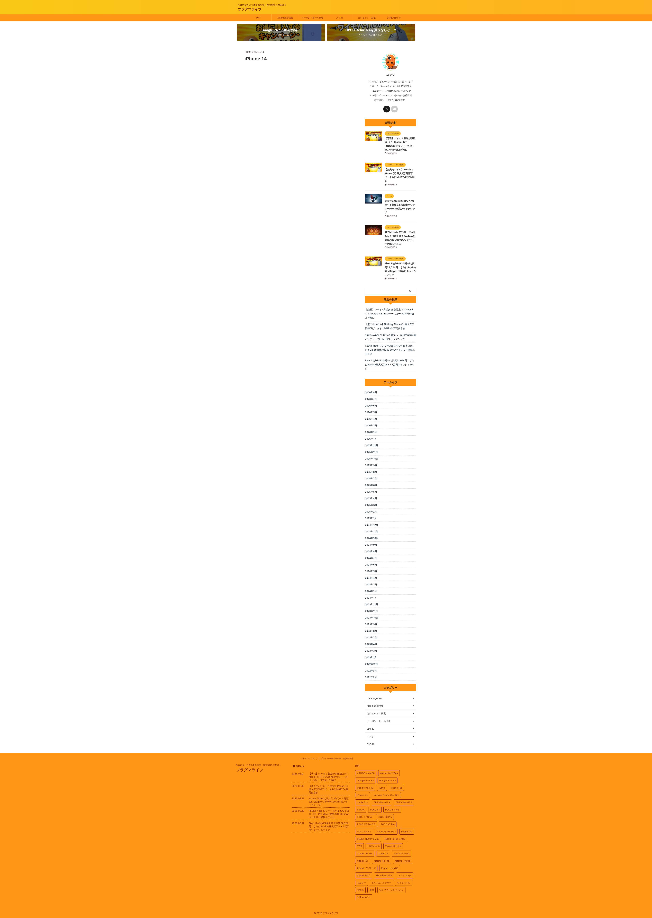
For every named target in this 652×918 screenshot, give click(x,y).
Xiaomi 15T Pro (381, 860)
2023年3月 (371, 650)
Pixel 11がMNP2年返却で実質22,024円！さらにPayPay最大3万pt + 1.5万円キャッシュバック (389, 364)
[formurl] (394, 109)
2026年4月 (371, 418)
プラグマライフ (249, 9)
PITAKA (361, 809)
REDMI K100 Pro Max (368, 838)
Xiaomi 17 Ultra (402, 860)
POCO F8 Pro (385, 817)
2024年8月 (371, 551)
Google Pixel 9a (387, 780)
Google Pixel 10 (365, 787)
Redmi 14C (406, 831)
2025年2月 (371, 511)
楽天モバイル (363, 897)
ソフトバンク (404, 875)
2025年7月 (371, 478)
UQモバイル (373, 846)
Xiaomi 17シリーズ (366, 868)
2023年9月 (371, 624)
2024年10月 (371, 538)
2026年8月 (371, 392)
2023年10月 (371, 617)
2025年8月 (371, 471)
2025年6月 (371, 485)
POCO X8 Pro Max (386, 831)
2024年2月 (371, 591)
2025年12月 (371, 445)
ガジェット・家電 (367, 17)
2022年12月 (371, 664)
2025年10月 (371, 458)
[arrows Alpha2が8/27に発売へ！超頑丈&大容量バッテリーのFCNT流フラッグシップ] (373, 202)
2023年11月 (371, 611)
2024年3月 (371, 584)
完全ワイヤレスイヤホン (391, 890)
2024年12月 (371, 524)
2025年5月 (371, 491)
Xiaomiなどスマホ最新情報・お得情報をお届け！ (258, 765)
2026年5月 (371, 412)
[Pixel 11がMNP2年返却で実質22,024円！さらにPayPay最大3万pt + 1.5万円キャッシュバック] (373, 264)
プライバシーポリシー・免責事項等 (337, 758)
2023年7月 (371, 637)
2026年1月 (371, 438)
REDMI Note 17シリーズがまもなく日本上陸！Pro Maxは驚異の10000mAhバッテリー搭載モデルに (390, 349)
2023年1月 (371, 657)
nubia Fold (362, 802)
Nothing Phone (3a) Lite (386, 795)
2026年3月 (371, 425)
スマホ (339, 17)
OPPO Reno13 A (404, 802)
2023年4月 (371, 644)
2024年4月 (371, 577)
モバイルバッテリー (381, 882)
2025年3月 (371, 505)
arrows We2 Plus (389, 773)
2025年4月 (371, 498)
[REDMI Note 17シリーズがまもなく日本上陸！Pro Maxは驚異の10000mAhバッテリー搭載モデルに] (373, 233)
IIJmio (382, 787)
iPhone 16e (396, 787)
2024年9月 (371, 544)
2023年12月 (371, 604)
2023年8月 (371, 630)
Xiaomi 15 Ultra (401, 853)
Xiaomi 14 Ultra (393, 846)
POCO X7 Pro (388, 824)
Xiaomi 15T (362, 860)
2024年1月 (371, 597)
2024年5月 (371, 571)
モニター (361, 882)
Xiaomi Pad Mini (384, 875)
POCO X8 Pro (364, 831)
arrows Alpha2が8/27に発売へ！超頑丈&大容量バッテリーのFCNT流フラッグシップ (390, 336)
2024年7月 (371, 558)
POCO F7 (375, 809)
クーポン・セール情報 (312, 17)
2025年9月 (371, 465)
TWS (359, 846)
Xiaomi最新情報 (285, 17)
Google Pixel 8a (365, 780)
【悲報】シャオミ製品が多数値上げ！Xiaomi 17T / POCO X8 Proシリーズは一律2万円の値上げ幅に (389, 313)
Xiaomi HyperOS (389, 868)
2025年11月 (371, 452)
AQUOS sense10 (366, 773)
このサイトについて (308, 758)
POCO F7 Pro (392, 809)
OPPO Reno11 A (382, 802)
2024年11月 (371, 531)
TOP (258, 17)
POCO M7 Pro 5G (366, 824)
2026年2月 (371, 432)
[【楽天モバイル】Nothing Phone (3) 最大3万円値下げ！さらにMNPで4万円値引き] (373, 170)
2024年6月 (371, 564)
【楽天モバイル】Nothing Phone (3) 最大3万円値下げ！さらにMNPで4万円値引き (389, 326)
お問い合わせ (394, 17)
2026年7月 (371, 399)
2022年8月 (371, 677)
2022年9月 (371, 670)
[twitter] (386, 109)
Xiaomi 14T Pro (365, 853)
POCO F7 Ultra (364, 817)
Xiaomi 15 (383, 853)
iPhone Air (362, 795)
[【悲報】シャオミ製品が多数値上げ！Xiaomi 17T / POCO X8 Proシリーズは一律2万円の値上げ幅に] (373, 139)
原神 (371, 890)
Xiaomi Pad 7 (363, 875)
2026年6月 (371, 405)
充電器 (360, 890)
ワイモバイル (403, 882)
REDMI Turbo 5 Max (395, 838)
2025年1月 (371, 518)
